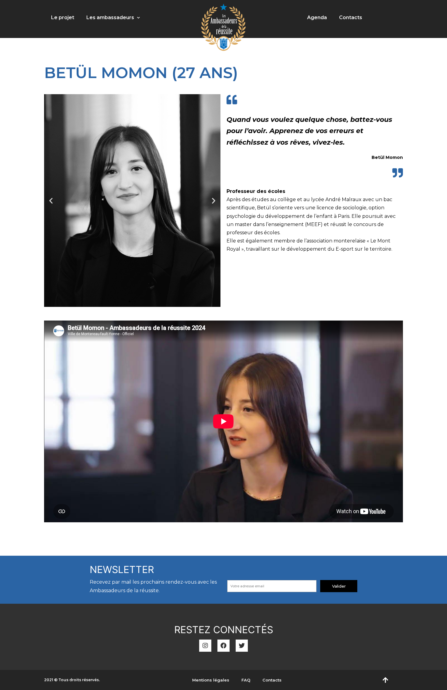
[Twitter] (242, 646)
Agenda (317, 17)
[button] (129, 301)
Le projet (62, 17)
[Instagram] (205, 646)
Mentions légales (210, 680)
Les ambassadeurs (110, 17)
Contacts (350, 17)
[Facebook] (223, 646)
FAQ (245, 680)
